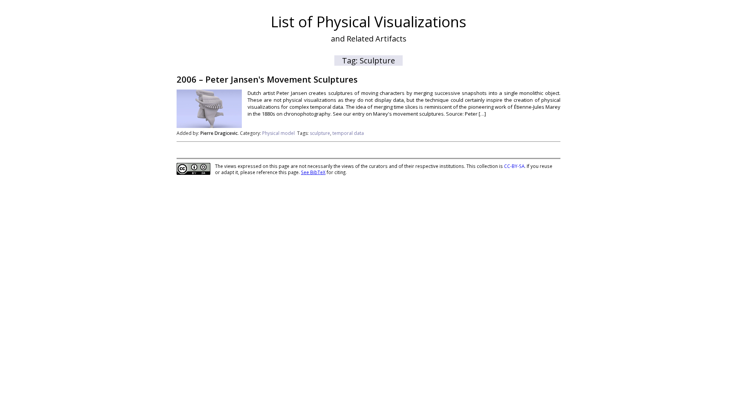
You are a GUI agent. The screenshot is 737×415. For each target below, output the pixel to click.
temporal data (348, 133)
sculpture (320, 133)
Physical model (278, 133)
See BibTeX (313, 172)
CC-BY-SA (514, 166)
